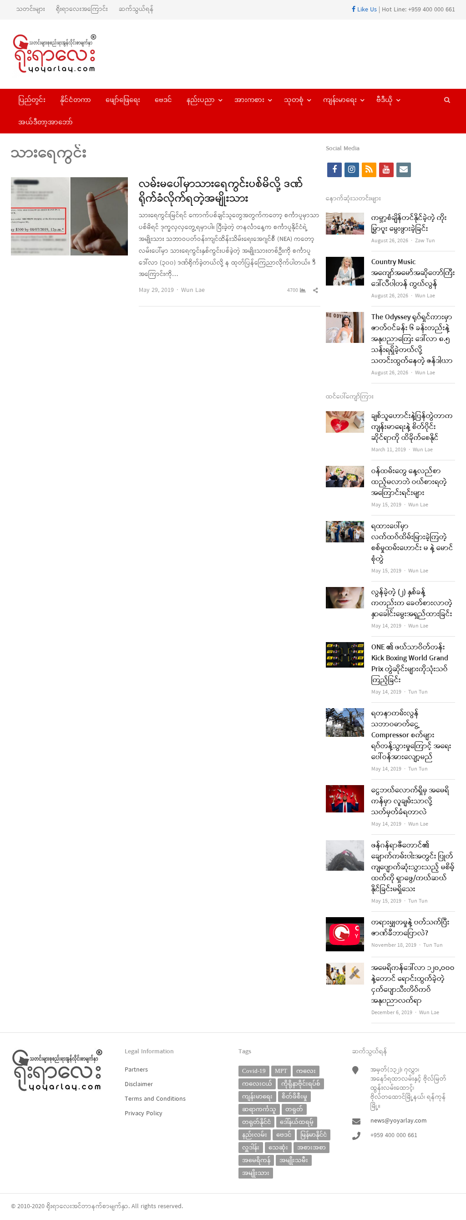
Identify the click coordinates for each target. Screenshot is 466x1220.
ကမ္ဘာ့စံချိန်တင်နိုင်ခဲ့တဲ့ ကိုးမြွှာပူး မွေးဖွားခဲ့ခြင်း (409, 223)
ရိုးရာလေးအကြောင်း (82, 9)
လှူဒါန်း (250, 1147)
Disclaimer (139, 1084)
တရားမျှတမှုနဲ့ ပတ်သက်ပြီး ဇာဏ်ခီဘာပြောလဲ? (410, 928)
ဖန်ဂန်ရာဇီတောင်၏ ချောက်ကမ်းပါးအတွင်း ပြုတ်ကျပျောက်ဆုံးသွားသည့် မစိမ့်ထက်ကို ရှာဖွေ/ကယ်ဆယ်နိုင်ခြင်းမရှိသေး (413, 867)
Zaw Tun (425, 240)
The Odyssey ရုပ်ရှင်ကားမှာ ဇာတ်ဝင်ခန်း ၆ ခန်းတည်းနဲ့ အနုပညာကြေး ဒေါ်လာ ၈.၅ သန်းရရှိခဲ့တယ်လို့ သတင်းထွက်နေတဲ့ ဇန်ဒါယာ (412, 339)
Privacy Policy (143, 1113)
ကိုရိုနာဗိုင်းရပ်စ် (300, 1083)
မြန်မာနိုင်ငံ (313, 1134)
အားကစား (249, 99)
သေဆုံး (278, 1147)
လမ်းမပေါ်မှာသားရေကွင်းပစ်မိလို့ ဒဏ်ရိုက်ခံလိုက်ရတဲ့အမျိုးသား (221, 191)
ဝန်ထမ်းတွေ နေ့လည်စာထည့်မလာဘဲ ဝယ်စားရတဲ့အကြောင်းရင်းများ (409, 482)
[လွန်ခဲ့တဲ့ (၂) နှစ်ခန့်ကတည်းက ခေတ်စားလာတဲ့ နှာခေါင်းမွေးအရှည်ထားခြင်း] (345, 592)
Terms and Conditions (155, 1099)
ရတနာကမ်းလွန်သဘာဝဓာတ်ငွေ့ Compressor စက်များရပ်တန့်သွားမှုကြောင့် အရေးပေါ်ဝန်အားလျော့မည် (411, 735)
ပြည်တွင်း (32, 99)
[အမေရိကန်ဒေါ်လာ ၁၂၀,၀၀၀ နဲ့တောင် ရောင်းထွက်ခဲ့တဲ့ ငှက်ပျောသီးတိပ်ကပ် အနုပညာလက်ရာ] (345, 968)
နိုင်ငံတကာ (75, 99)
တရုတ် (294, 1109)
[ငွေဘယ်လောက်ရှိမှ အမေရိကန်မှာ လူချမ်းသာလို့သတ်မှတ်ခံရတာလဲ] (345, 791)
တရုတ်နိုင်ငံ (256, 1121)
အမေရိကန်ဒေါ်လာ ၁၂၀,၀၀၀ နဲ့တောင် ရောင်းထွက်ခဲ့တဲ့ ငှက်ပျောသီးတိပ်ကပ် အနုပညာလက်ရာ (413, 984)
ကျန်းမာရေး (340, 99)
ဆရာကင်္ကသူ (259, 1109)
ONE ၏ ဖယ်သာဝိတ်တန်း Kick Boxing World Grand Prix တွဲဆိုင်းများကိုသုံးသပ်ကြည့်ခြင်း (409, 664)
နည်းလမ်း (254, 1134)
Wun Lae (193, 290)
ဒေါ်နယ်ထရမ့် (297, 1121)
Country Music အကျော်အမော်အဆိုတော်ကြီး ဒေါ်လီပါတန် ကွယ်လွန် (413, 273)
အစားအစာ (311, 1147)
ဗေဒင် (163, 99)
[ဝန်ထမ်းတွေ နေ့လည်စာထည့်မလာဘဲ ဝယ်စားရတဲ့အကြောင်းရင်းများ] (345, 471)
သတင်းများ (30, 9)
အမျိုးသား (255, 1172)
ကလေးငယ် (257, 1083)
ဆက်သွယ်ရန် (136, 9)
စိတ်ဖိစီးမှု (294, 1096)
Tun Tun (418, 692)
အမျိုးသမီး (293, 1160)
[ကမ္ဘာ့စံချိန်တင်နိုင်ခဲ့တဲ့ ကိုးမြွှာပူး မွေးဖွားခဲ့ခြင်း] (345, 218)
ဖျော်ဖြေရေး (123, 99)
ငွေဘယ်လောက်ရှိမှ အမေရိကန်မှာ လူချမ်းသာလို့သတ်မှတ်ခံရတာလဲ (410, 801)
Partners (136, 1070)
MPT (281, 1070)
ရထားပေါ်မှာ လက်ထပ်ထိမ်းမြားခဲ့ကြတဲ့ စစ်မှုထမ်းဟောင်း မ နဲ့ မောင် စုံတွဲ (412, 543)
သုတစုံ (294, 99)
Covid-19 (254, 1070)
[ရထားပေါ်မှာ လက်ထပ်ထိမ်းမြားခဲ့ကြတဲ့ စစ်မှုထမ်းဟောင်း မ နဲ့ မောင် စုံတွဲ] (345, 526)
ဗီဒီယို (384, 99)
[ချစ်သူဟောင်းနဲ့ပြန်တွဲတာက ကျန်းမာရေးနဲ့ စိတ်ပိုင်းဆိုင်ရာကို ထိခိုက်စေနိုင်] (345, 416)
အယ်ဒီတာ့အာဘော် (45, 122)
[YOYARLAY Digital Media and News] (63, 54)
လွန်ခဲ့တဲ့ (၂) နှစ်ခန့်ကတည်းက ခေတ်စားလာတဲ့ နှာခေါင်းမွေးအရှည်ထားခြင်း (411, 603)
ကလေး (306, 1070)
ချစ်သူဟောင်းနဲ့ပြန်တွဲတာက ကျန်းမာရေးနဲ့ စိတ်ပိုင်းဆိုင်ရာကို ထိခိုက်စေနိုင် (412, 427)
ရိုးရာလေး (59, 1206)
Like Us (366, 10)
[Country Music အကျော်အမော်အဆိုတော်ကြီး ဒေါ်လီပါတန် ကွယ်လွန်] (345, 262)
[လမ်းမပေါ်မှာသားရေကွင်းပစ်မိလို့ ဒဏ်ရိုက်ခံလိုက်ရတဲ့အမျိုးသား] (69, 183)
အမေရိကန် (256, 1160)
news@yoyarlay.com (398, 1121)
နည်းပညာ (201, 99)
